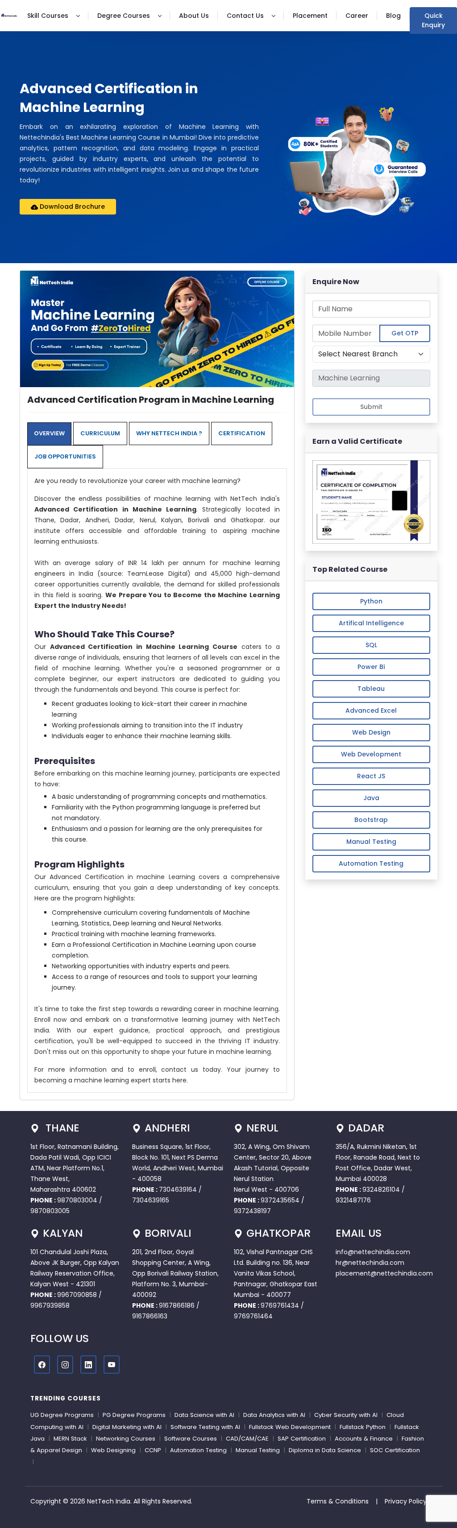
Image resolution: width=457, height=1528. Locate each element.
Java (371, 797)
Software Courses (190, 1438)
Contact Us (246, 15)
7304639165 (150, 1200)
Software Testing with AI (205, 1427)
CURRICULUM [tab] (100, 433)
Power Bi (371, 666)
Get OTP (404, 333)
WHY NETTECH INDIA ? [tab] (169, 433)
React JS (371, 776)
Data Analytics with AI (274, 1415)
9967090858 (77, 1294)
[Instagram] (65, 1364)
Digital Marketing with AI (127, 1427)
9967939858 (50, 1305)
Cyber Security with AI (346, 1415)
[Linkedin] (88, 1364)
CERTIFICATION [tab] (241, 433)
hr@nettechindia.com (370, 1262)
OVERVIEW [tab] (49, 433)
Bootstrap (371, 819)
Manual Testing (371, 841)
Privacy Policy (406, 1501)
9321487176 (353, 1200)
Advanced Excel (371, 710)
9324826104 (381, 1189)
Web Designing (113, 1450)
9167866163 (149, 1316)
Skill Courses (48, 15)
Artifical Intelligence (371, 623)
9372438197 (252, 1210)
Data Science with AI (204, 1415)
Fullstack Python (363, 1427)
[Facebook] (42, 1364)
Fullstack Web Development (290, 1427)
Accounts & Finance (364, 1438)
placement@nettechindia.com (384, 1273)
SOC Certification (395, 1450)
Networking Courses (125, 1438)
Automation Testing (371, 863)
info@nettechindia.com (373, 1251)
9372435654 (280, 1200)
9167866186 (177, 1305)
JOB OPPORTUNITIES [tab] (65, 456)
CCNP (153, 1450)
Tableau (371, 688)
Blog (393, 15)
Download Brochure (71, 206)
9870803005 (50, 1210)
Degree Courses (124, 15)
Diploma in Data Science (325, 1450)
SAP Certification (302, 1438)
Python (371, 601)
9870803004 (78, 1200)
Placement (310, 15)
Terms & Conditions (338, 1501)
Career (356, 15)
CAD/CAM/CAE (247, 1438)
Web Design (371, 732)
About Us (194, 15)
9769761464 (253, 1316)
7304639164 (179, 1189)
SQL (371, 644)
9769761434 (280, 1305)
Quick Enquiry (433, 20)
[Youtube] (111, 1364)
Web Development (371, 754)
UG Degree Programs (62, 1415)
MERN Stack (70, 1438)
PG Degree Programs (134, 1415)
